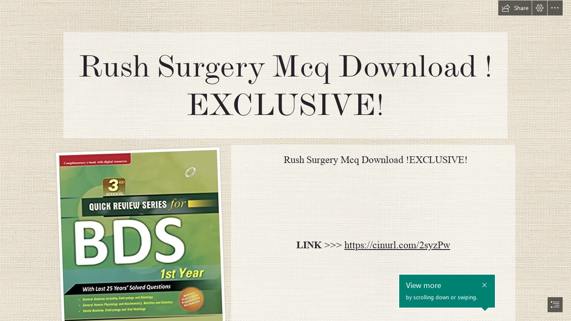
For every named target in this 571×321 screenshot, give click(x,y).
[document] (285, 160)
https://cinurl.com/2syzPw (397, 245)
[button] (515, 7)
